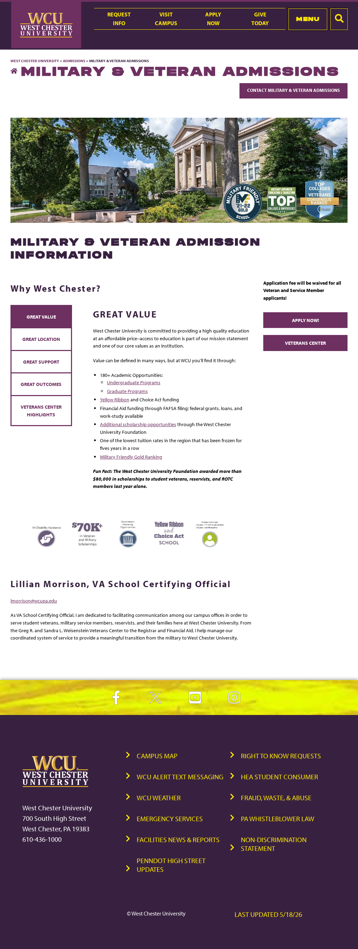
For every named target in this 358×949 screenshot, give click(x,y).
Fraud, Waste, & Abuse (276, 797)
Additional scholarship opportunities (138, 424)
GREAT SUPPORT (41, 361)
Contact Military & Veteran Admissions (293, 90)
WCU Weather (159, 797)
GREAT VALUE (41, 316)
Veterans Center (305, 343)
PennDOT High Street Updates (171, 865)
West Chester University (34, 60)
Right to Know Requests (281, 755)
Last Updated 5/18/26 (268, 914)
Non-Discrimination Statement (274, 844)
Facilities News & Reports (178, 839)
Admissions (74, 60)
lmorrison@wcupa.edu (33, 600)
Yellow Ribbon (114, 399)
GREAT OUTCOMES (41, 384)
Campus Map (157, 755)
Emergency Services (170, 818)
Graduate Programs (127, 391)
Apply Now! (305, 320)
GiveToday (260, 19)
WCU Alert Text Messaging (180, 776)
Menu (308, 19)
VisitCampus (166, 19)
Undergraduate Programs (133, 382)
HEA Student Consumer (279, 776)
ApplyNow (213, 19)
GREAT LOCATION (41, 339)
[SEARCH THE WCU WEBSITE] (339, 19)
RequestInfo (119, 19)
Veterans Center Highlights (41, 410)
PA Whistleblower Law (277, 818)
